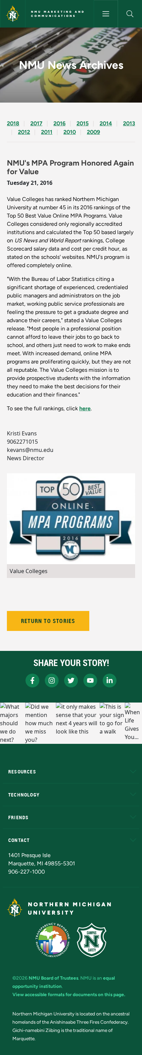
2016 (59, 123)
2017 (36, 123)
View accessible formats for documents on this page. (68, 994)
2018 (13, 123)
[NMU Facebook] (32, 680)
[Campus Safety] (91, 940)
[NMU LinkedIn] (109, 680)
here (85, 408)
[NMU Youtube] (90, 680)
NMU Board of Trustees (53, 978)
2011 (46, 132)
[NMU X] (71, 680)
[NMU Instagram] (52, 680)
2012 (24, 132)
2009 (93, 132)
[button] (130, 14)
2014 (106, 123)
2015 (83, 123)
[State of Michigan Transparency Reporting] (53, 940)
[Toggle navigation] (106, 14)
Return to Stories (48, 621)
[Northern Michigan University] (13, 14)
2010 (69, 132)
